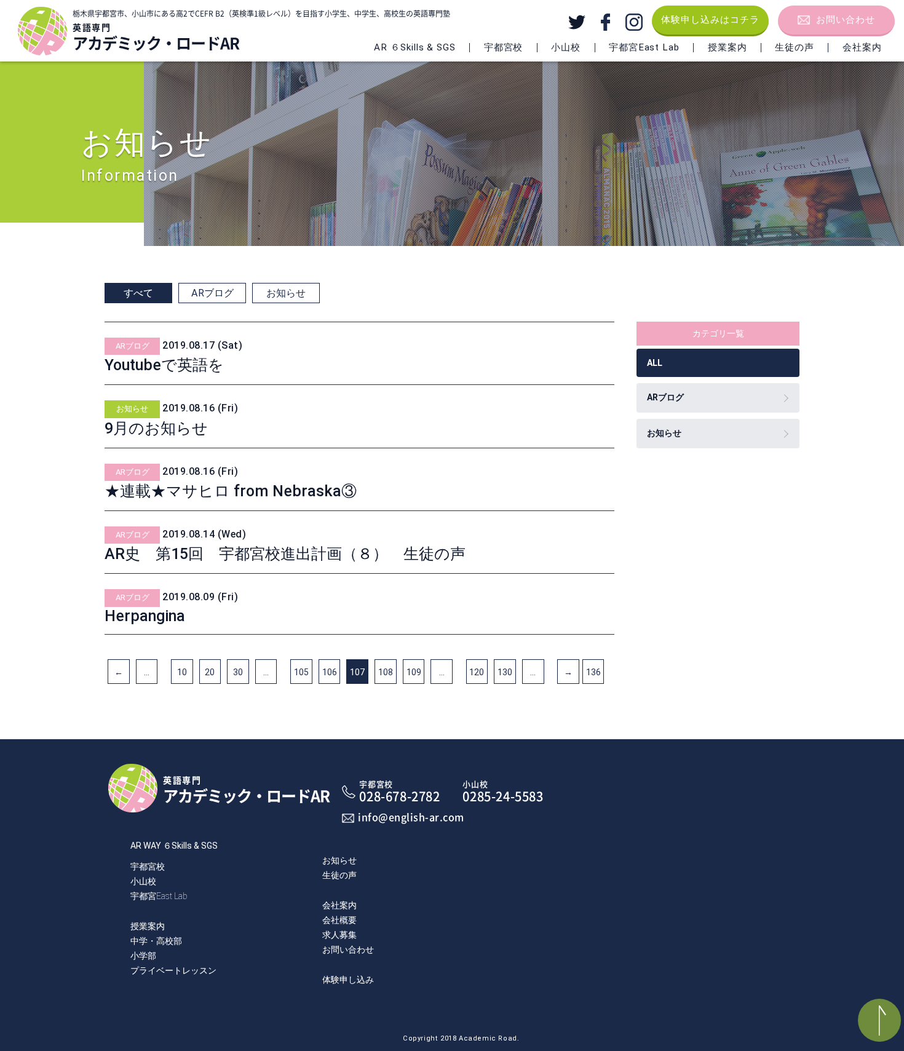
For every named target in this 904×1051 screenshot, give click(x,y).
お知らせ (286, 293)
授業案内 (727, 47)
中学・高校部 (156, 941)
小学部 (143, 956)
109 (413, 672)
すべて (138, 293)
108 (385, 672)
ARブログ (212, 293)
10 (182, 672)
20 (210, 672)
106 (329, 672)
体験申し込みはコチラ (710, 19)
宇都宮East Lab (159, 896)
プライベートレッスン (173, 970)
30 (238, 672)
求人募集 (339, 935)
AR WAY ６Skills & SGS (174, 846)
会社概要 (339, 920)
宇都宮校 (147, 866)
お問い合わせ (845, 19)
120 (476, 672)
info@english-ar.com (411, 817)
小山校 (143, 881)
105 (301, 672)
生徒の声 (794, 47)
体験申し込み (348, 980)
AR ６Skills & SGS (414, 47)
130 (505, 672)
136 (593, 672)
